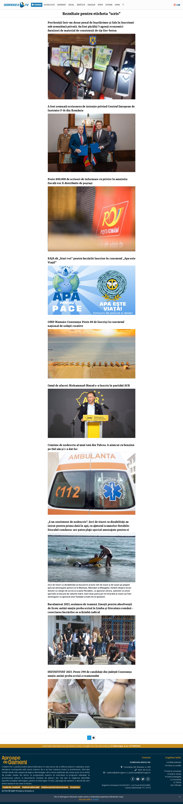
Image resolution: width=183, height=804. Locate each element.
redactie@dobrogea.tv (116, 772)
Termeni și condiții (173, 765)
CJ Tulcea (177, 782)
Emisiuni (37, 5)
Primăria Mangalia (173, 776)
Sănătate (81, 5)
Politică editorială (30, 787)
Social (71, 5)
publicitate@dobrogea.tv (140, 772)
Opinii (117, 5)
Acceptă (95, 799)
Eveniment (61, 5)
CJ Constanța (175, 779)
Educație (91, 5)
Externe (109, 5)
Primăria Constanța (172, 771)
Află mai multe (85, 799)
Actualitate (49, 5)
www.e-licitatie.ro (26, 791)
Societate (75, 787)
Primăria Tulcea (174, 774)
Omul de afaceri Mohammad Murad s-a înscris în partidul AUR (89, 385)
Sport (100, 5)
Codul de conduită (11, 787)
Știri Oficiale (176, 785)
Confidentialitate (173, 762)
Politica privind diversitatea (55, 787)
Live (178, 5)
